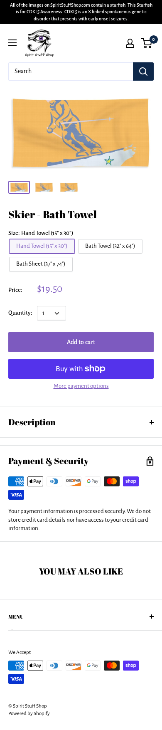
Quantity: (20, 313)
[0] (147, 43)
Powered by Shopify (29, 713)
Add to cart (81, 342)
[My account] (130, 43)
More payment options (81, 386)
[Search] (143, 71)
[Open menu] (12, 42)
